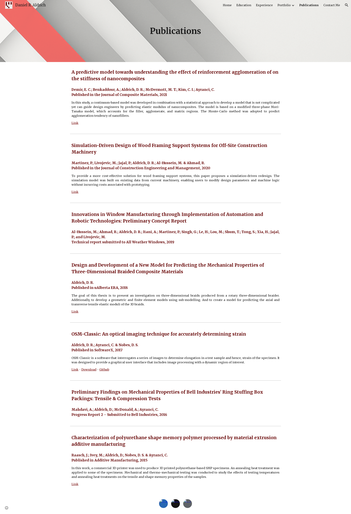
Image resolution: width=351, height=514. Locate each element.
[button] (346, 5)
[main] (175, 31)
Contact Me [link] (331, 5)
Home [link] (227, 5)
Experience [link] (264, 5)
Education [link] (243, 5)
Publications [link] (309, 5)
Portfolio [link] (284, 5)
